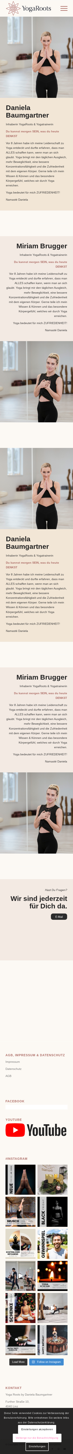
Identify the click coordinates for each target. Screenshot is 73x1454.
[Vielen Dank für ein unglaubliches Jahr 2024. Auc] (20, 1180)
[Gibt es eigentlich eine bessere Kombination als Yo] (20, 1212)
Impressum (12, 1061)
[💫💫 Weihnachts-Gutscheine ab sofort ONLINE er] (20, 1308)
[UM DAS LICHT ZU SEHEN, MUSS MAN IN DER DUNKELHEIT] (53, 1276)
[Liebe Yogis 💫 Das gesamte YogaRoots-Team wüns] (53, 1180)
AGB (8, 1076)
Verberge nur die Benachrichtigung (37, 1438)
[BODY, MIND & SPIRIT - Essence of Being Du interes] (20, 1244)
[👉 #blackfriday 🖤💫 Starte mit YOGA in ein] (53, 1212)
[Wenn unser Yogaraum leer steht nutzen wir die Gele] (53, 1308)
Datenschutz (13, 1068)
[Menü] (62, 8)
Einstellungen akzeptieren (37, 1429)
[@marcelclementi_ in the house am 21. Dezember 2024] (20, 1276)
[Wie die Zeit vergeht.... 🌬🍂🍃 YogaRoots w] (53, 1340)
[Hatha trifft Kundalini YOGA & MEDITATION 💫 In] (20, 1340)
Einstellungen (37, 1446)
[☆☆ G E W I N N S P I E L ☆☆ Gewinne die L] (53, 1244)
